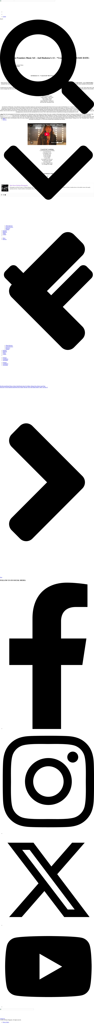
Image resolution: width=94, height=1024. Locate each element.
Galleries (7, 229)
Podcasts (5, 230)
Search (1, 19)
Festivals (5, 357)
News (4, 118)
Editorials (5, 232)
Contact (4, 234)
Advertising (5, 360)
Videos (4, 233)
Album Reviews (9, 225)
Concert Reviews (9, 227)
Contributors (5, 359)
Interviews (8, 228)
